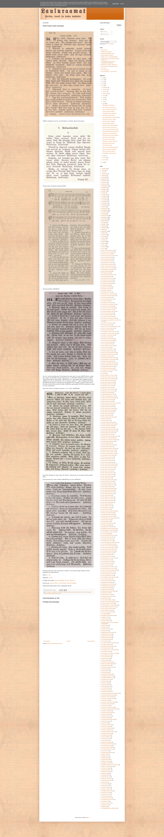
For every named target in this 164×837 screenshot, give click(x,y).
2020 (102, 162)
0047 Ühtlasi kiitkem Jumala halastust (111, 117)
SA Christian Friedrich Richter (108, 646)
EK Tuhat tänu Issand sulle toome (109, 577)
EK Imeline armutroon (106, 288)
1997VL (83, 592)
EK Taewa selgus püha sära (107, 572)
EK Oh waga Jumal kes (106, 505)
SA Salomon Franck (105, 792)
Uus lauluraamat (105, 69)
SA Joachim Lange (105, 689)
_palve (102, 172)
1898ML (103, 229)
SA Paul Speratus (105, 785)
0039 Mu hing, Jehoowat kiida (109, 133)
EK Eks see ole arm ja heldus (108, 267)
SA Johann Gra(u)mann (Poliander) (109, 709)
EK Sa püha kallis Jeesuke (107, 537)
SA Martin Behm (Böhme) (107, 752)
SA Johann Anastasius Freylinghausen (110, 693)
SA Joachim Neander (106, 691)
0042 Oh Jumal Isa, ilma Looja (109, 127)
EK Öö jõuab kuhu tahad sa (107, 596)
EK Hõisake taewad (105, 285)
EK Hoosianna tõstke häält (107, 283)
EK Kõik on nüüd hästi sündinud (108, 363)
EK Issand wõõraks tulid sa (107, 299)
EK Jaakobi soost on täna (107, 302)
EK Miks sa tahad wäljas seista (108, 396)
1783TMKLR (104, 203)
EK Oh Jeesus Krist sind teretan (108, 465)
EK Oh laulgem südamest (107, 486)
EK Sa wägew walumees (107, 538)
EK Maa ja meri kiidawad (107, 392)
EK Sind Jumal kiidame (106, 554)
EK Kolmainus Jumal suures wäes (109, 331)
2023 (102, 81)
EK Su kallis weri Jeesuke (107, 561)
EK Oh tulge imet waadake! (107, 500)
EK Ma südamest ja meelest (107, 380)
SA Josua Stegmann (106, 736)
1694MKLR (104, 191)
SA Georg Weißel (105, 669)
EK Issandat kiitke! (105, 300)
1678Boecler (104, 184)
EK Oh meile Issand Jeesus (107, 493)
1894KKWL (104, 227)
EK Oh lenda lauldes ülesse (107, 490)
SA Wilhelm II (104, 806)
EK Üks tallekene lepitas (106, 610)
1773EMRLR (104, 201)
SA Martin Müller (105, 757)
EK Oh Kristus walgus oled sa (108, 485)
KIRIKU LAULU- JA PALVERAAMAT (109, 57)
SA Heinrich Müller (105, 684)
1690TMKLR (104, 187)
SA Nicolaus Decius (105, 776)
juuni (104, 99)
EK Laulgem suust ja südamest (108, 370)
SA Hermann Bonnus (106, 686)
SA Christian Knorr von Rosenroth (109, 649)
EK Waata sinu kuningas (107, 582)
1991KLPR (79, 592)
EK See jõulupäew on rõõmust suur (109, 542)
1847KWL (103, 213)
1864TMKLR (60, 592)
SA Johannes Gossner (106, 733)
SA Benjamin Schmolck (106, 634)
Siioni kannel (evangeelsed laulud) (109, 66)
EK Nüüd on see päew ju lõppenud (109, 439)
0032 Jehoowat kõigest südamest (110, 147)
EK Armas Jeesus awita (106, 253)
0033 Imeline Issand (107, 145)
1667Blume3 (104, 180)
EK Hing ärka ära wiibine (107, 281)
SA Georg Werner (105, 670)
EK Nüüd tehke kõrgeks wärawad (109, 448)
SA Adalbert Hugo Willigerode (108, 615)
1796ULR (103, 206)
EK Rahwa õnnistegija (106, 525)
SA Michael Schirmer (106, 771)
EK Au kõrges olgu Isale (106, 260)
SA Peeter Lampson (105, 787)
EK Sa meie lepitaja (105, 533)
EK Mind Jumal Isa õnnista (107, 399)
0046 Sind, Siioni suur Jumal (109, 119)
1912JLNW (103, 236)
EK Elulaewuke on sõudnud (107, 269)
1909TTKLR (104, 234)
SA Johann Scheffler (106, 726)
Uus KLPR (103, 68)
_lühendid (103, 170)
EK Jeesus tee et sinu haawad (108, 307)
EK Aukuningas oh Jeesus (107, 262)
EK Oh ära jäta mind (106, 509)
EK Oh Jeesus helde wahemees (108, 464)
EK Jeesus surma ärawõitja (107, 306)
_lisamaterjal (104, 168)
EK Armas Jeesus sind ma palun (108, 255)
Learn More (115, 3)
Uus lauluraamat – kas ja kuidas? (109, 71)
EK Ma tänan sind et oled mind (108, 389)
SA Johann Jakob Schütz (107, 712)
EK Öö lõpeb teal (105, 598)
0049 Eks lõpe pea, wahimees (109, 113)
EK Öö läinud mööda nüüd (107, 599)
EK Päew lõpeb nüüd (106, 519)
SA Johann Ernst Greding (107, 703)
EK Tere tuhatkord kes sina (107, 575)
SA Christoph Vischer (106, 655)
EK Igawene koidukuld (106, 287)
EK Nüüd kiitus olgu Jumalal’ (108, 432)
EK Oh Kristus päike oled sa (107, 483)
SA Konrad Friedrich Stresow (108, 743)
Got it (122, 3)
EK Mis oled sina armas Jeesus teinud (110, 403)
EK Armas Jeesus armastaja (107, 252)
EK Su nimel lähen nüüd (106, 563)
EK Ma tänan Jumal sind (106, 387)
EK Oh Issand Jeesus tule (107, 460)
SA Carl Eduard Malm (106, 639)
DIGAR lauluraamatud (106, 51)
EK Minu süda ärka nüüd (107, 401)
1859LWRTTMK (105, 215)
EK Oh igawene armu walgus (108, 455)
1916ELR (103, 238)
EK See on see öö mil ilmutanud (108, 545)
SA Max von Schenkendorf (107, 766)
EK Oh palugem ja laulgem (107, 497)
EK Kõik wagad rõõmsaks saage (108, 364)
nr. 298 (50, 577)
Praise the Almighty (71, 583)
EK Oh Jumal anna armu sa (107, 472)
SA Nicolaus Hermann (106, 778)
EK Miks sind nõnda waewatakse (109, 397)
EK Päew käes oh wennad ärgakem (109, 518)
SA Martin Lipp (104, 754)
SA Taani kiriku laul (105, 796)
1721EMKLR (104, 194)
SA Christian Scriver (105, 651)
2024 (102, 79)
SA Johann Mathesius (106, 716)
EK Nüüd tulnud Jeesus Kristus (108, 450)
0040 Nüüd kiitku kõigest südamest (110, 131)
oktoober (105, 91)
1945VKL (74, 592)
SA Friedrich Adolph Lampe (107, 667)
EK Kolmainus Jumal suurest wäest (109, 333)
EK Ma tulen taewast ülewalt (107, 382)
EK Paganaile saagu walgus (107, 514)
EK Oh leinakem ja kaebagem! (108, 488)
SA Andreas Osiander (106, 629)
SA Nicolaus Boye (105, 775)
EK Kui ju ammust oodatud (107, 342)
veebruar (105, 157)
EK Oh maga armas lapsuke (107, 491)
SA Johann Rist (104, 723)
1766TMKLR (48, 592)
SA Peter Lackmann (105, 789)
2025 (102, 77)
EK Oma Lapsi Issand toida (107, 512)
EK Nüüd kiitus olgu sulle (107, 434)
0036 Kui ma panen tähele (108, 139)
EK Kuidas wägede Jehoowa (108, 350)
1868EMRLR (104, 220)
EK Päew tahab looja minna (107, 523)
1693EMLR (104, 189)
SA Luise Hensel (105, 750)
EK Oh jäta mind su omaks (107, 481)
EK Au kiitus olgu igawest (107, 259)
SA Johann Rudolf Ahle (106, 724)
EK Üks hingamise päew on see (108, 606)
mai (104, 101)
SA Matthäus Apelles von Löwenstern (109, 764)
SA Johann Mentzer (105, 717)
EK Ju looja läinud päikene (107, 314)
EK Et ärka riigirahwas (106, 276)
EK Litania (103, 373)
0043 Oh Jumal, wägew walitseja (110, 125)
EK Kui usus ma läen (106, 347)
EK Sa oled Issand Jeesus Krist (108, 535)
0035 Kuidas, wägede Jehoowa (109, 141)
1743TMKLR (104, 198)
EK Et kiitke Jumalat (105, 273)
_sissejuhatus (104, 173)
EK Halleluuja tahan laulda (107, 280)
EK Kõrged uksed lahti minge (108, 366)
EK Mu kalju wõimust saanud (108, 410)
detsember (105, 87)
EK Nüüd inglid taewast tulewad (108, 424)
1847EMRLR (104, 212)
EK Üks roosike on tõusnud (107, 608)
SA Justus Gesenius (105, 738)
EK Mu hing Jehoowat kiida (107, 406)
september (105, 93)
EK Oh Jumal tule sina (106, 478)
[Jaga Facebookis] (64, 590)
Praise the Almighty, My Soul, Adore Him (65, 580)
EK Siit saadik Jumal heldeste (108, 551)
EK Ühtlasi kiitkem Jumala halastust (109, 605)
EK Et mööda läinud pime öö (107, 274)
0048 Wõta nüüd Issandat (108, 115)
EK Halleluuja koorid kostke (107, 278)
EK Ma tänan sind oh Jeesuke (108, 391)
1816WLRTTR (104, 208)
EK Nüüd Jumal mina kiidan (107, 425)
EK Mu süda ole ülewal (106, 413)
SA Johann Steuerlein (106, 730)
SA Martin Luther (105, 756)
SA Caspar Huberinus (106, 644)
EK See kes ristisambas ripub (108, 544)
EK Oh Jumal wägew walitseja (108, 479)
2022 (102, 83)
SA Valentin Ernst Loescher (107, 799)
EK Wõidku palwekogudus (107, 585)
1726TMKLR (104, 196)
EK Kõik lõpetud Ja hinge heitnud (109, 359)
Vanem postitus (90, 641)
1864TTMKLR (104, 219)
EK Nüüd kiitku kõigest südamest (108, 431)
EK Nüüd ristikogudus (106, 443)
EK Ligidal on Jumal (106, 371)
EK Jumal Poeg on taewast (107, 323)
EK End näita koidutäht (106, 271)
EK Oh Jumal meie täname (107, 476)
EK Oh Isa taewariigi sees (107, 458)
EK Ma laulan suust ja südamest (108, 378)
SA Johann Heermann (106, 710)
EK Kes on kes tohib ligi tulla (107, 328)
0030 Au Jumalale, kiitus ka (108, 151)
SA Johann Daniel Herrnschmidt (54, 593)
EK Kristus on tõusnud (106, 337)
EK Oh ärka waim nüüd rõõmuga (108, 511)
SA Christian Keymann (106, 648)
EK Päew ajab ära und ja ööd (108, 516)
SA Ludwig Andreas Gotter (107, 749)
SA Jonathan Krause (106, 735)
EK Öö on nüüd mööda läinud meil (109, 601)
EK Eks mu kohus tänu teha (107, 266)
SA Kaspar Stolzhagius (106, 742)
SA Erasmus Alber (105, 660)
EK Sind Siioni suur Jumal (107, 556)
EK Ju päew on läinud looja (107, 316)
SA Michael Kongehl (106, 768)
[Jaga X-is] (63, 590)
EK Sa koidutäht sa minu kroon (108, 531)
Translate (111, 43)
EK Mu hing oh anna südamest (108, 408)
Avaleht (68, 641)
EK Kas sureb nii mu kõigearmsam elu (110, 326)
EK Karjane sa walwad (106, 324)
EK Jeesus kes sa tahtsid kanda (108, 304)
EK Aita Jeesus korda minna (107, 250)
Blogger (87, 817)
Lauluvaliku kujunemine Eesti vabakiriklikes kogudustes (108, 62)
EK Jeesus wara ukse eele (107, 309)
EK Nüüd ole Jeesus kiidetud (108, 437)
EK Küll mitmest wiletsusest (107, 368)
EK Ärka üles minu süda (106, 594)
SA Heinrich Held (105, 682)
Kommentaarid (105, 34)
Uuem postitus (46, 641)
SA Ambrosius (104, 627)
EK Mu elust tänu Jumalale (107, 404)
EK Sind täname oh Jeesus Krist (108, 558)
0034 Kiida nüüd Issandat (108, 143)
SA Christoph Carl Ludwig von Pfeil (109, 653)
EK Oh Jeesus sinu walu (106, 471)
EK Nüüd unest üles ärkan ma (108, 451)
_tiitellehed (103, 175)
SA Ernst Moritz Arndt (106, 665)
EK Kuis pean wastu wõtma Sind (108, 352)
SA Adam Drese (104, 617)
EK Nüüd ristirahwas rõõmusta (108, 444)
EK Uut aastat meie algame (107, 580)
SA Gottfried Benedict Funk (107, 676)
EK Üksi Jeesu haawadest (107, 612)
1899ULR (103, 233)
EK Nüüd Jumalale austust (107, 427)
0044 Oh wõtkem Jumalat (108, 123)
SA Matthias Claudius (106, 763)
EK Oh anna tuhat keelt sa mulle (108, 453)
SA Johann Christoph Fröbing (108, 698)
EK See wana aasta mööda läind (108, 547)
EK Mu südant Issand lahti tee (108, 417)
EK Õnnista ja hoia (105, 592)
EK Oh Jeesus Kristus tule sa (108, 467)
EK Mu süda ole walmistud (107, 411)
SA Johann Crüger (105, 700)
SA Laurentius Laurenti (106, 745)
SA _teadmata (104, 613)
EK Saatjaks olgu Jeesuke (107, 540)
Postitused (104, 31)
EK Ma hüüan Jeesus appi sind (108, 377)
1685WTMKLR (104, 186)
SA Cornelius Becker (106, 656)
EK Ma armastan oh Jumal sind (108, 375)
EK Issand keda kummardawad (108, 295)
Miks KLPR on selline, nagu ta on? (109, 64)
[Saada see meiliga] (60, 590)
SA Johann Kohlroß (105, 714)
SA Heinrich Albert (105, 681)
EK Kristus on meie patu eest (108, 335)
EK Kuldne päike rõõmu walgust (108, 354)
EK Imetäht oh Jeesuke (106, 292)
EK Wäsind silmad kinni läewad (108, 591)
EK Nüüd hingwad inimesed (107, 422)
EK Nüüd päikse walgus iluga (108, 441)
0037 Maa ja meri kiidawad (108, 137)
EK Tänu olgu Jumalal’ (106, 579)
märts (104, 155)
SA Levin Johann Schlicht (107, 747)
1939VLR (103, 243)
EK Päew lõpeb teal (105, 521)
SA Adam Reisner (105, 619)
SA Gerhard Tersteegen (106, 674)
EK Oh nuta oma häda (106, 495)
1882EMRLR (104, 224)
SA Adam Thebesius (106, 620)
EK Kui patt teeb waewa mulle (108, 345)
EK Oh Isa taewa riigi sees (107, 457)
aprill (104, 103)
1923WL (103, 240)
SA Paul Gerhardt (105, 783)
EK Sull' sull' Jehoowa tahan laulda (109, 570)
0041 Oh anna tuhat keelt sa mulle (110, 129)
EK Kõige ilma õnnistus (106, 356)
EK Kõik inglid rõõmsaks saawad (108, 357)
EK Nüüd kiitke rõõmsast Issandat (109, 429)
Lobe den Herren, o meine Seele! (58, 583)
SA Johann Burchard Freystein (108, 695)
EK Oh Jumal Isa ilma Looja (107, 474)
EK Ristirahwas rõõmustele (107, 526)
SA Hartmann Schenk (106, 679)
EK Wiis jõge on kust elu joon (108, 584)
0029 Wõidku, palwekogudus (109, 153)
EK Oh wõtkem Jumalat (106, 507)
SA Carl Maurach (105, 641)
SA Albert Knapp (105, 625)
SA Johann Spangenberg (107, 728)
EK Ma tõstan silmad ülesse (107, 384)
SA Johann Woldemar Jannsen (108, 731)
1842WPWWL (54, 592)
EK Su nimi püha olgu (106, 565)
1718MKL (103, 192)
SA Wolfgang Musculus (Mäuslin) (109, 808)
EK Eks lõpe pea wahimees (107, 264)
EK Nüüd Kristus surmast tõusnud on (109, 436)
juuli (104, 97)
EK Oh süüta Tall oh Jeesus (107, 498)
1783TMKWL (104, 205)
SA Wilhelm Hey (105, 804)
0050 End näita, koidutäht (108, 111)
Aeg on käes (104, 50)
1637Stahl (103, 177)
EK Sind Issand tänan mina (107, 552)
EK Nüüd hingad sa (105, 420)
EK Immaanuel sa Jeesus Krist (108, 294)
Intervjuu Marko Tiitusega (107, 55)
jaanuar (105, 159)
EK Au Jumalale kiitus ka (107, 257)
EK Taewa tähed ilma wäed (107, 573)
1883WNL (103, 226)
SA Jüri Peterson (105, 740)
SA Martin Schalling (105, 761)
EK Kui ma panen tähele (106, 343)
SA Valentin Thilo (105, 801)
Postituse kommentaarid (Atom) (54, 643)
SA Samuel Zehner (105, 794)
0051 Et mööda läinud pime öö (109, 109)
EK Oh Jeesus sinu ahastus (107, 469)
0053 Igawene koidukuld (108, 105)
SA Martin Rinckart (105, 759)
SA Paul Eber (104, 782)
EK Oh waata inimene (106, 504)
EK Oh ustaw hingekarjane (107, 502)
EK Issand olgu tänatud (106, 297)
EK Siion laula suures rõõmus (108, 549)
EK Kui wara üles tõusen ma (107, 349)
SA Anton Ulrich (104, 630)
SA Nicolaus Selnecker (106, 780)
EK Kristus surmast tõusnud (107, 338)
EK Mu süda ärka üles (106, 415)
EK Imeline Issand (105, 290)
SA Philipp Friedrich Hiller (107, 790)
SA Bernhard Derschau (106, 636)
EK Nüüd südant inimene (107, 446)
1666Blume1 (104, 179)
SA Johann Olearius (105, 721)
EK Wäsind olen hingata (106, 589)
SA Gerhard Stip (105, 672)
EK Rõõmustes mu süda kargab (108, 530)
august (104, 95)
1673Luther (104, 182)
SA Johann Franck (105, 705)
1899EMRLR (104, 231)
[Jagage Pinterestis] (66, 590)
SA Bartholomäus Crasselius (107, 632)
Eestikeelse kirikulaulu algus (107, 53)
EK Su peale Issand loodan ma (108, 566)
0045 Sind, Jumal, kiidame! (108, 121)
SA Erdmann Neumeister (107, 662)
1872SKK (66, 592)
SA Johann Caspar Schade (107, 696)
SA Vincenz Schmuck (106, 803)
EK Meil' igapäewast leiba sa (108, 394)
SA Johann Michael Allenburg (108, 719)
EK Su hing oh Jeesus (106, 559)
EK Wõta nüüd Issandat (106, 587)
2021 (102, 85)
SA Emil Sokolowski (105, 658)
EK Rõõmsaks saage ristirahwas (108, 528)
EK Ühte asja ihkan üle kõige (108, 603)
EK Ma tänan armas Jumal (107, 385)
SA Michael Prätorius (106, 770)
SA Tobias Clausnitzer (106, 797)
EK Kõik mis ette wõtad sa (107, 361)
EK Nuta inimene (105, 418)
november (105, 89)
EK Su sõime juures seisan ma (108, 568)
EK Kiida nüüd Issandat (106, 330)
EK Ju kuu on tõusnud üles (107, 313)
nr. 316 (48, 575)
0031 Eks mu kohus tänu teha (109, 149)
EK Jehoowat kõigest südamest (108, 311)
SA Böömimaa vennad (106, 637)
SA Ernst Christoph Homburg (108, 663)
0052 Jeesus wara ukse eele (109, 107)
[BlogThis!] (61, 590)
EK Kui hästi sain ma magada (108, 340)
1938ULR (70, 592)
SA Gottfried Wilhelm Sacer (107, 677)
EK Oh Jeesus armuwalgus (107, 462)
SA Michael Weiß (105, 773)
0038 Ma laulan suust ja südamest (110, 135)
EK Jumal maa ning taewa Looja (108, 318)
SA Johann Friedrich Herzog (107, 707)
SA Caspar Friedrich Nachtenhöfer (109, 642)
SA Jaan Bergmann (105, 688)
